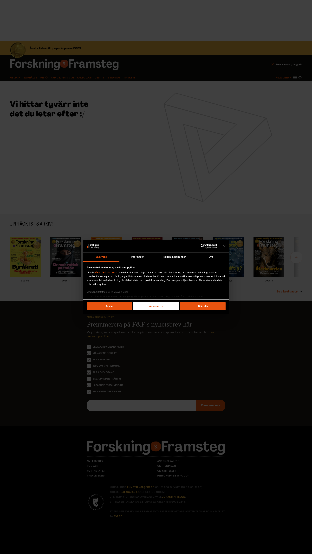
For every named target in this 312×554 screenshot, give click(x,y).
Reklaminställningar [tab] (174, 256)
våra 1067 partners (105, 272)
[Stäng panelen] (224, 246)
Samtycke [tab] (101, 256)
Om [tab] (211, 256)
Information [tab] (137, 256)
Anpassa (154, 306)
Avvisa (109, 306)
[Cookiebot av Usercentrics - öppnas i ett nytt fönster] (203, 246)
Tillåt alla (203, 306)
